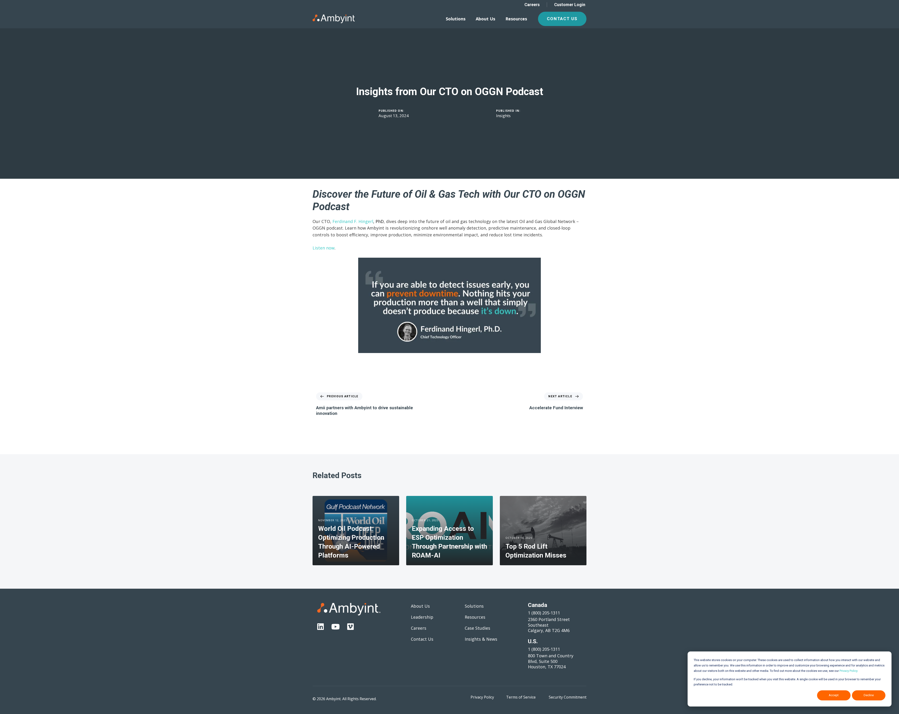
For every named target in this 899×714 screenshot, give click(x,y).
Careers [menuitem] (418, 628)
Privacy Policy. (849, 671)
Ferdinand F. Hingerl (352, 221)
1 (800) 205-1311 (544, 613)
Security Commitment (567, 697)
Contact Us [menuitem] (422, 639)
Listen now (324, 248)
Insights (503, 115)
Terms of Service (521, 697)
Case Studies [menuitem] (477, 628)
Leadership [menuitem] (422, 617)
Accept (834, 695)
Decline (869, 695)
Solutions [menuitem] (455, 19)
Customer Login (569, 4)
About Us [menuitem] (485, 19)
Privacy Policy (482, 697)
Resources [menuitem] (516, 19)
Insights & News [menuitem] (481, 639)
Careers (532, 4)
